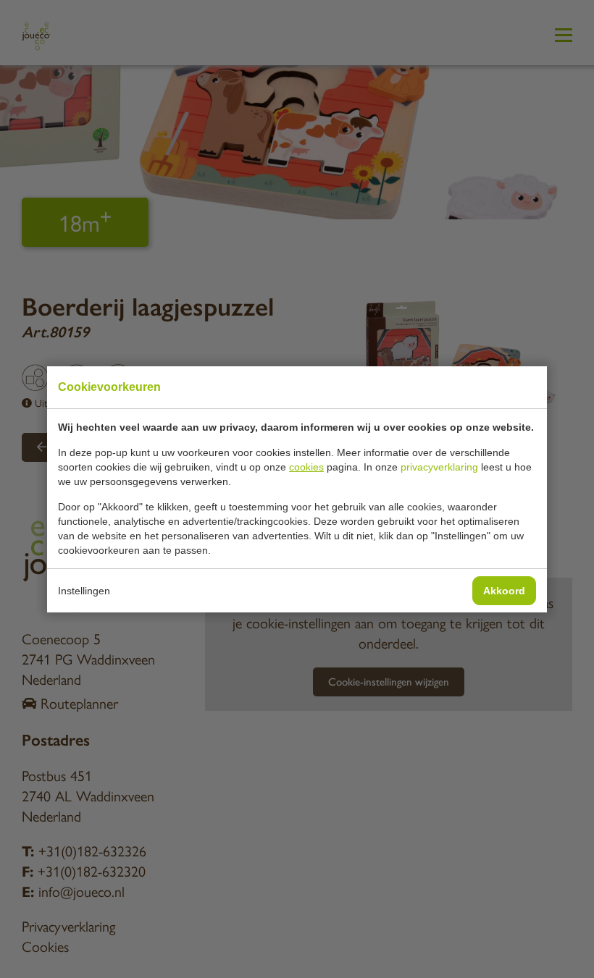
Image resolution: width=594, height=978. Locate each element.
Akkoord (504, 591)
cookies (306, 467)
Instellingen (84, 591)
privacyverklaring (439, 467)
